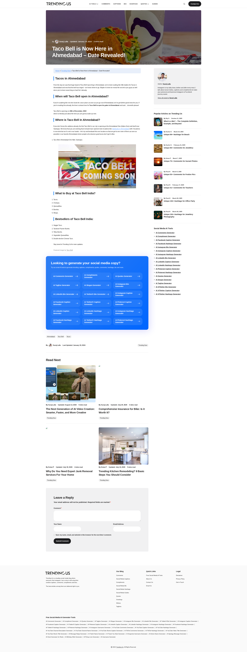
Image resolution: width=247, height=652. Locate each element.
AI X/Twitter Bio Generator (166, 287)
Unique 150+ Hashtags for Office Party (179, 201)
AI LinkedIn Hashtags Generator (168, 265)
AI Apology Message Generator (176, 634)
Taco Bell (69, 250)
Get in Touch (180, 582)
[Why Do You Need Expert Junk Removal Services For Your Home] (71, 446)
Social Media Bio (121, 586)
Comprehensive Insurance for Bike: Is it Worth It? (122, 411)
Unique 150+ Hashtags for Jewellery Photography (178, 215)
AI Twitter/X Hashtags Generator (56, 627)
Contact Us (195, 4)
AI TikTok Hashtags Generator (154, 630)
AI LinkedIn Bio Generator (166, 258)
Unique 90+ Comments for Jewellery (178, 148)
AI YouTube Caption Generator (144, 627)
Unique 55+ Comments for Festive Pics (179, 174)
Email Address (118, 524)
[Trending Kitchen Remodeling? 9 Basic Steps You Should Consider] (123, 446)
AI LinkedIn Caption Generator (167, 262)
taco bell (61, 336)
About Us (149, 579)
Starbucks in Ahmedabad (120, 129)
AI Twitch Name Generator (96, 634)
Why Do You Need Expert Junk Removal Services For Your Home (69, 473)
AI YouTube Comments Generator (122, 627)
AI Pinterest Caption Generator (168, 269)
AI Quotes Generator (164, 276)
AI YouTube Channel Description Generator (59, 630)
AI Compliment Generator (166, 236)
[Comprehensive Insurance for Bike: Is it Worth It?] (123, 383)
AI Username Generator (108, 637)
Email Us (149, 586)
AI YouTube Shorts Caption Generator (111, 630)
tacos (68, 336)
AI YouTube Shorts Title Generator (56, 634)
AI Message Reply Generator (78, 634)
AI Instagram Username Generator (100, 627)
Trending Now (66, 71)
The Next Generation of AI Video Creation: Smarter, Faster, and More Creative (70, 411)
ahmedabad (51, 336)
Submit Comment (62, 541)
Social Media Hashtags (123, 589)
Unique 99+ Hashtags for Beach (177, 134)
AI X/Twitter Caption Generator (168, 290)
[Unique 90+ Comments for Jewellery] (158, 148)
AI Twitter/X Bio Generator (168, 621)
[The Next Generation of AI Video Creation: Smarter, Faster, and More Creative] (71, 383)
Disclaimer (179, 575)
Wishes (118, 603)
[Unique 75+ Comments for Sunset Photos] (158, 162)
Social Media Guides (122, 592)
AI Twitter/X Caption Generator (76, 624)
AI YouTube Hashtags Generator (166, 627)
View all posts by (167, 98)
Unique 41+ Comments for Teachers (179, 188)
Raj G (167, 118)
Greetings (119, 599)
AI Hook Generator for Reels (54, 637)
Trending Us (119, 647)
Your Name (58, 524)
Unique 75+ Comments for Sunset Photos (181, 161)
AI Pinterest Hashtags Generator (168, 272)
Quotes (118, 596)
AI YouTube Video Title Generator (176, 630)
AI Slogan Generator (163, 280)
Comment (58, 508)
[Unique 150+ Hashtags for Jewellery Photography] (158, 215)
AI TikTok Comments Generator (134, 630)
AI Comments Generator (165, 233)
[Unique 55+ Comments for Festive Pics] (158, 175)
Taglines (118, 606)
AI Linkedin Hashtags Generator (139, 624)
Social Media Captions (123, 579)
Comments (119, 575)
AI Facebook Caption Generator (168, 240)
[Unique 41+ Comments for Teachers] (158, 188)
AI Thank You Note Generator (115, 634)
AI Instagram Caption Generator (168, 251)
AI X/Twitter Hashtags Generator (168, 294)
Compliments (120, 582)
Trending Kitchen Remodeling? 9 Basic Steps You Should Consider (121, 473)
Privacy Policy (180, 579)
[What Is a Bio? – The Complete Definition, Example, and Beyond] (158, 122)
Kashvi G (169, 131)
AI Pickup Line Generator (91, 637)
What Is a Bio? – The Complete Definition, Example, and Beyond (181, 122)
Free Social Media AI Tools (154, 575)
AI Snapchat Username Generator (136, 634)
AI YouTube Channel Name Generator (86, 630)
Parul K (168, 171)
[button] (184, 4)
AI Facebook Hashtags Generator (168, 244)
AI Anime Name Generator (157, 634)
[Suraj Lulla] (162, 76)
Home (57, 71)
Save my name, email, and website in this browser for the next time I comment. (84, 535)
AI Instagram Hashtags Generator (169, 254)
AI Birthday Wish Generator (73, 637)
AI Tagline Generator (164, 283)
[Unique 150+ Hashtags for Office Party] (158, 201)
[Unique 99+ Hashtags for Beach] (158, 135)
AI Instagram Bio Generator (166, 247)
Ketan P (168, 158)
